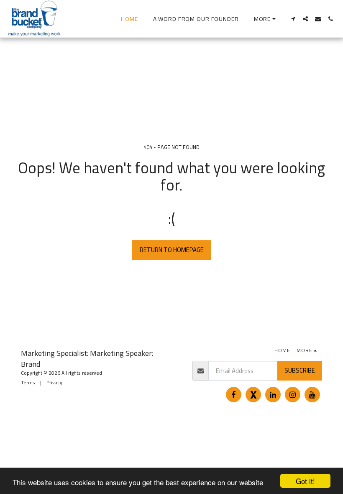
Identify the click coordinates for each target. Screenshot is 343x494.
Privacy (54, 382)
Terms (28, 382)
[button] (293, 19)
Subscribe (299, 370)
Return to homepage (172, 250)
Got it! (305, 481)
